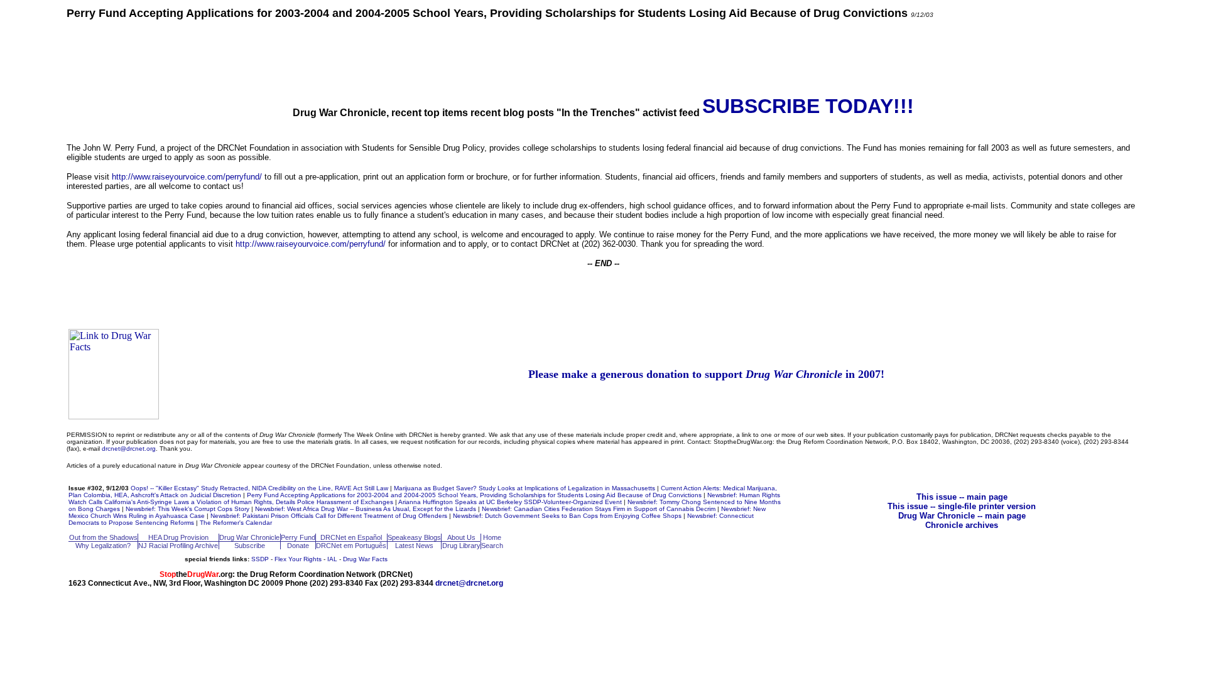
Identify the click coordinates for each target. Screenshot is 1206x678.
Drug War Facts (365, 559)
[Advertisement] (603, 56)
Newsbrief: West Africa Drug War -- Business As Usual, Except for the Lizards (365, 508)
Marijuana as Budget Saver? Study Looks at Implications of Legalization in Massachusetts (524, 488)
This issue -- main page (962, 497)
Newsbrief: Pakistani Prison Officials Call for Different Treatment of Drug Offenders (328, 515)
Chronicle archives (961, 525)
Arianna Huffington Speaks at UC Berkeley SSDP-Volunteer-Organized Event (510, 501)
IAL (332, 559)
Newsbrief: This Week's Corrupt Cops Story (187, 508)
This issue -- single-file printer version (962, 506)
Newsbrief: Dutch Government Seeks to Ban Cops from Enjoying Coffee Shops (567, 515)
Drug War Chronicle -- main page (962, 515)
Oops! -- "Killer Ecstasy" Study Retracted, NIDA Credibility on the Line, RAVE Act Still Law (259, 488)
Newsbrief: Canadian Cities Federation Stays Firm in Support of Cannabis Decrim (598, 508)
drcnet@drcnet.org (129, 448)
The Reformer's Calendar (236, 522)
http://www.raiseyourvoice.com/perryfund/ (187, 176)
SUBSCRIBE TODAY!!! (808, 106)
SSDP (260, 559)
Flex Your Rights (298, 559)
